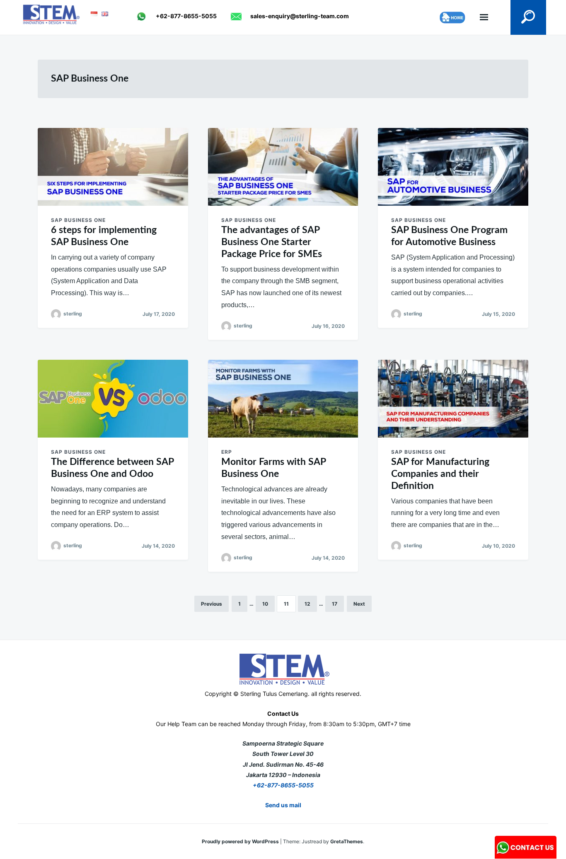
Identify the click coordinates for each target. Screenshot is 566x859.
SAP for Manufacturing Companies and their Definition (440, 474)
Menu (484, 17)
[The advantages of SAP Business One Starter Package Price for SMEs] (283, 167)
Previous (211, 604)
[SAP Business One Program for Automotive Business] (453, 167)
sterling (72, 313)
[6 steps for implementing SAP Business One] (113, 167)
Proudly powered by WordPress (241, 841)
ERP (226, 452)
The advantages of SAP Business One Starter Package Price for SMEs (271, 242)
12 (307, 604)
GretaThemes (346, 841)
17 (334, 604)
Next (359, 604)
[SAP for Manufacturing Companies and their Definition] (453, 399)
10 (265, 604)
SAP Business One (78, 220)
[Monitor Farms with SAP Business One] (283, 399)
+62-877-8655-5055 (283, 785)
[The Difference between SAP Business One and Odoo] (113, 399)
